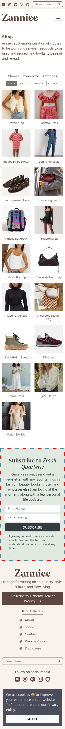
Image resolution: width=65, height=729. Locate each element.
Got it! (32, 719)
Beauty (25, 83)
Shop (29, 627)
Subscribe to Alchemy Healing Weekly (33, 598)
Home (39, 83)
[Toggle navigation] (58, 17)
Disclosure (33, 648)
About (29, 620)
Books (53, 83)
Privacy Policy (35, 641)
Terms (39, 540)
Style (12, 83)
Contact (31, 634)
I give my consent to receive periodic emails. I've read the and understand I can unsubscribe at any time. (32, 542)
